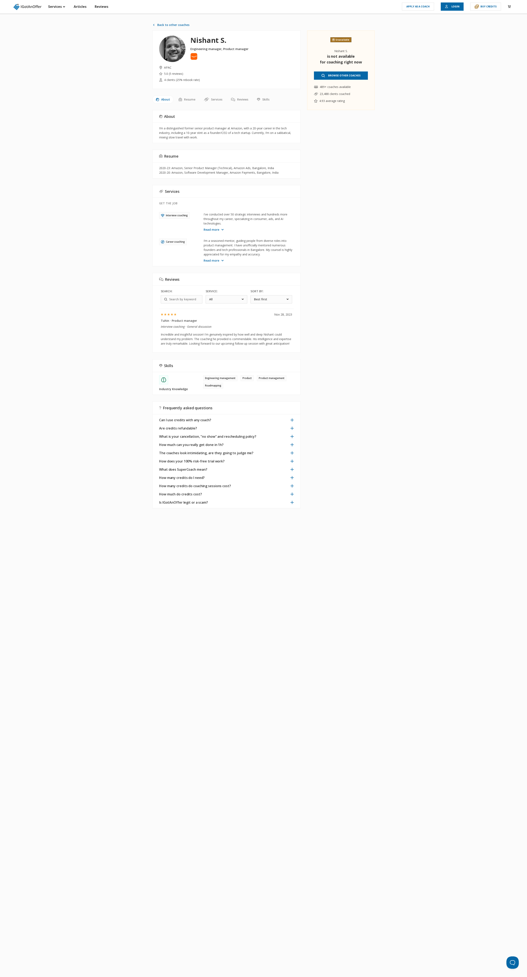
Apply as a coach (417, 6)
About (165, 99)
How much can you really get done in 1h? (191, 444)
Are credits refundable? (178, 428)
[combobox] (226, 299)
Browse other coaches (344, 75)
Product (247, 378)
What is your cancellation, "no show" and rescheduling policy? (207, 436)
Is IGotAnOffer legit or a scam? (183, 502)
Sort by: (257, 291)
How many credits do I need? (182, 477)
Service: (212, 291)
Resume (189, 99)
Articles (80, 6)
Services (55, 6)
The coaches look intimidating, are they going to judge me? (206, 453)
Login (455, 6)
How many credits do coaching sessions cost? (195, 486)
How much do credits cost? (180, 494)
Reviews (101, 6)
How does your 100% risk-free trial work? (192, 461)
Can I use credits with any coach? (185, 420)
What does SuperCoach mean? (183, 469)
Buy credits (488, 6)
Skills (265, 99)
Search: (167, 291)
